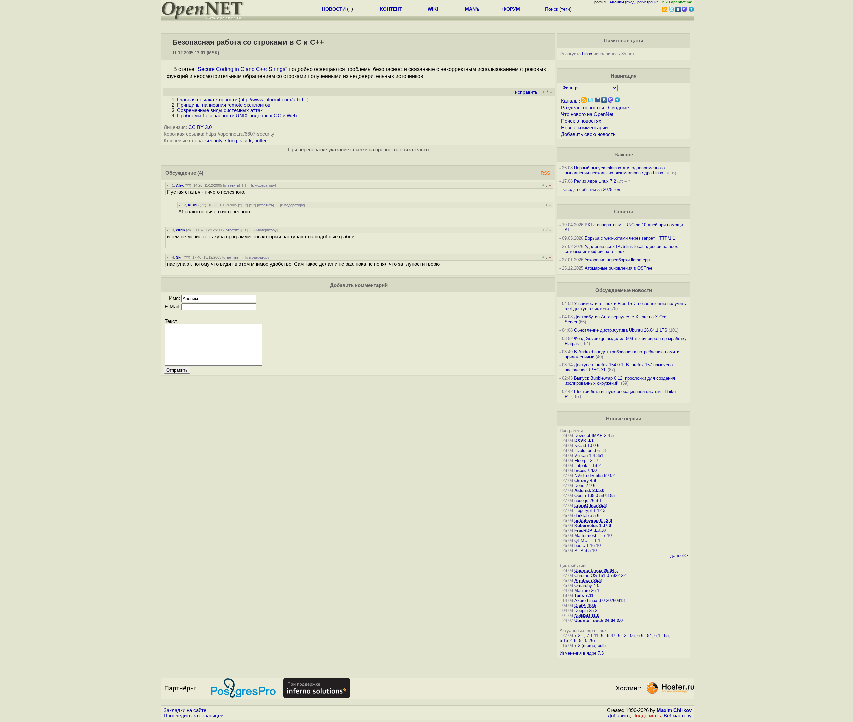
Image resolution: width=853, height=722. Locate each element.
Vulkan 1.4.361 (588, 455)
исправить (526, 92)
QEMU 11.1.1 (587, 540)
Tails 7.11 (583, 595)
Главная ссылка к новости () (243, 99)
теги (565, 9)
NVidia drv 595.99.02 (594, 475)
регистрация (647, 2)
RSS (545, 173)
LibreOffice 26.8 (590, 505)
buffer (260, 140)
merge (589, 645)
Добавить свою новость (588, 134)
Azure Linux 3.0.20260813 (599, 600)
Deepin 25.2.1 (587, 610)
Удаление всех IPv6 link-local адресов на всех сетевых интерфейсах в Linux (621, 249)
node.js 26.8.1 (588, 500)
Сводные (618, 107)
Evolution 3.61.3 (590, 450)
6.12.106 (626, 635)
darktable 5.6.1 (588, 515)
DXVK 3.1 (584, 440)
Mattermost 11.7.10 (593, 535)
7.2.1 (579, 635)
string (231, 140)
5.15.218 (568, 640)
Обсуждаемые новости (623, 290)
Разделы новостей (582, 107)
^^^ (252, 205)
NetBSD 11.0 (586, 615)
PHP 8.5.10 (585, 550)
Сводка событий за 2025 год (591, 189)
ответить (231, 185)
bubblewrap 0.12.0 (593, 520)
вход (630, 2)
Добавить (619, 715)
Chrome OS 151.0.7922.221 (601, 575)
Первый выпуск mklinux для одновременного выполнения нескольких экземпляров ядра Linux (615, 170)
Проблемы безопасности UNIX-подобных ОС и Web (237, 115)
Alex (180, 185)
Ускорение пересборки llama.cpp (617, 259)
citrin (180, 230)
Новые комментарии (584, 127)
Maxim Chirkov (674, 710)
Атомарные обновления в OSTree (618, 268)
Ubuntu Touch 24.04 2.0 (598, 620)
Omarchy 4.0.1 (588, 585)
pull (601, 645)
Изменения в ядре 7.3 (582, 653)
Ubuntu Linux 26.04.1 (596, 570)
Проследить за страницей (193, 715)
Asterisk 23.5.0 (589, 490)
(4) (200, 173)
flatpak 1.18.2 (587, 465)
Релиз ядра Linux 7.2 (595, 181)
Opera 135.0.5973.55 (594, 495)
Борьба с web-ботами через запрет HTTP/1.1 (630, 238)
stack (246, 140)
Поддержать (646, 715)
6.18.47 (608, 635)
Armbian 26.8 (588, 580)
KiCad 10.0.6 (586, 445)
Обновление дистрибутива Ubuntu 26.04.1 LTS (620, 330)
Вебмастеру (678, 715)
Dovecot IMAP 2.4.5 (594, 435)
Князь (193, 205)
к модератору (263, 185)
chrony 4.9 (585, 480)
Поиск (551, 9)
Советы (623, 211)
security (213, 140)
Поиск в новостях (581, 121)
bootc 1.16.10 (587, 545)
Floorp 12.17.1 (588, 460)
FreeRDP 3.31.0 (590, 530)
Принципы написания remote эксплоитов (223, 105)
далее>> (679, 555)
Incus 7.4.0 (585, 470)
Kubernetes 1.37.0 (592, 525)
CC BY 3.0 (200, 127)
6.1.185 (661, 635)
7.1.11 (592, 635)
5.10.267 (587, 640)
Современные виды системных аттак (220, 110)
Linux (587, 53)
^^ (245, 205)
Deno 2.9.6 (584, 485)
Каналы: (570, 101)
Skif (179, 257)
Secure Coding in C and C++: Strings (241, 69)
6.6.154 (644, 635)
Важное (623, 154)
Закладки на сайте (185, 710)
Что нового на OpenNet (587, 114)
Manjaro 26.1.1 (588, 590)
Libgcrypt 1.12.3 (589, 510)
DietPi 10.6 (585, 605)
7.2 (577, 645)
